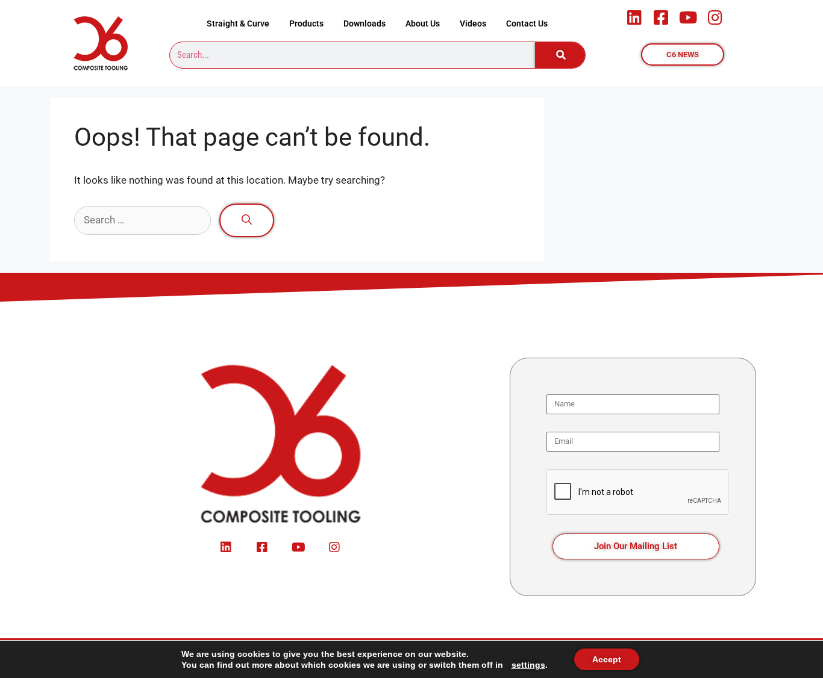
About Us (422, 23)
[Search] (560, 55)
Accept (606, 659)
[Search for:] (143, 220)
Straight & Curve (238, 23)
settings (528, 665)
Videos (473, 23)
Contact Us (527, 23)
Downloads (364, 23)
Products (306, 23)
